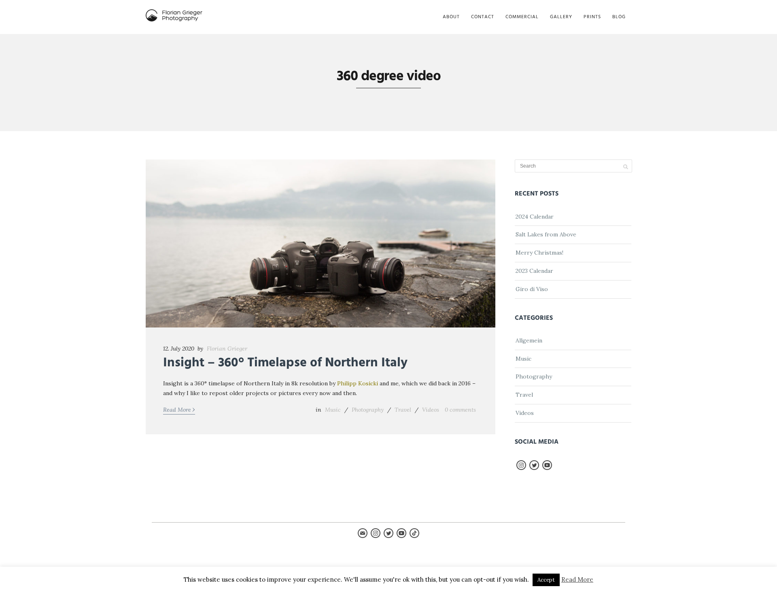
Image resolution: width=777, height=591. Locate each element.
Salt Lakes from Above (546, 234)
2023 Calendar (534, 270)
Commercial (522, 17)
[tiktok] (414, 536)
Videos (430, 409)
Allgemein (529, 340)
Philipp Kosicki (357, 383)
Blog (619, 17)
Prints (592, 17)
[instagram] (521, 468)
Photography (368, 409)
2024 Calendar (535, 216)
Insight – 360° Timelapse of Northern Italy (285, 363)
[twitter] (534, 468)
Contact (482, 17)
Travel (403, 409)
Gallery (561, 17)
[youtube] (547, 468)
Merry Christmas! (539, 252)
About (451, 17)
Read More (179, 409)
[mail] (362, 536)
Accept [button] (546, 579)
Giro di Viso (532, 289)
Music (333, 409)
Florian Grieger (227, 348)
